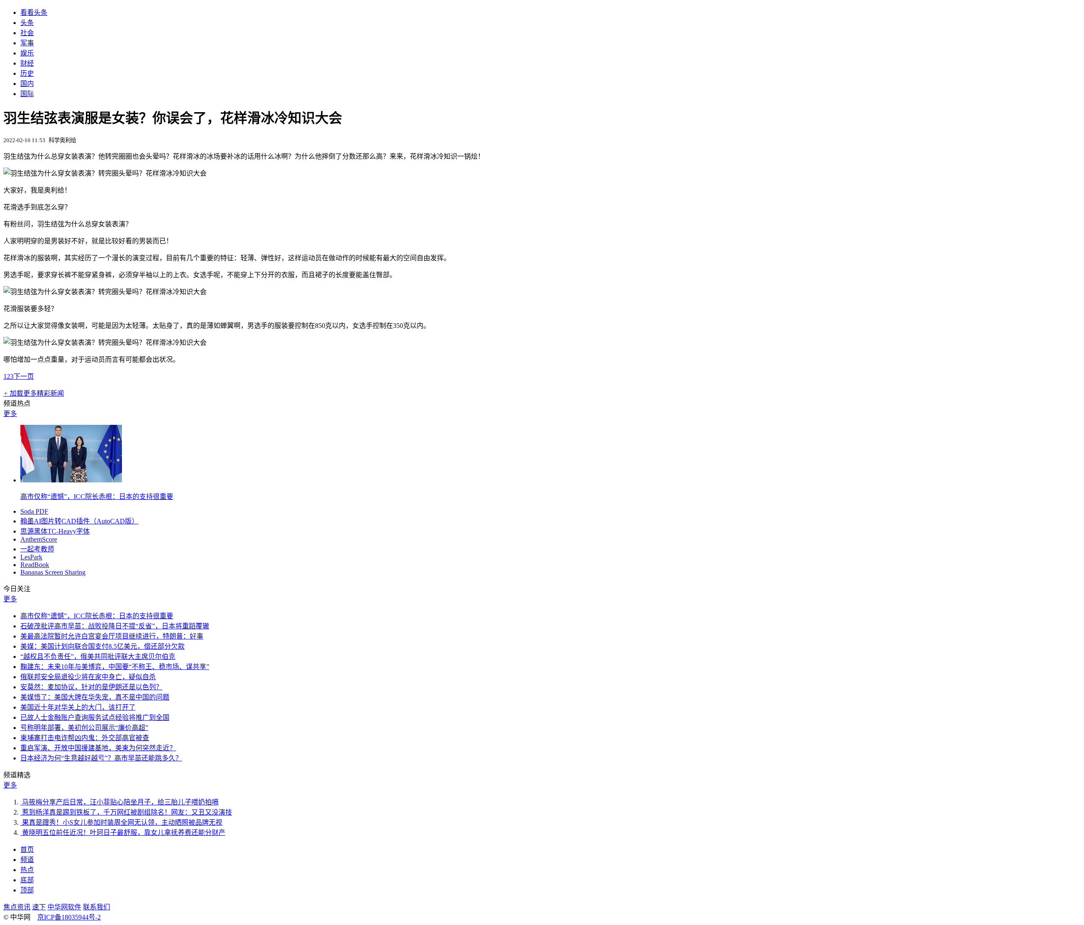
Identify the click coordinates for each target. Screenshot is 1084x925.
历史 (27, 73)
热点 (27, 869)
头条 (27, 22)
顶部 (27, 890)
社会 (27, 32)
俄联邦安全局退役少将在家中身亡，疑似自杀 (88, 676)
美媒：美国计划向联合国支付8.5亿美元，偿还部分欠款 (102, 646)
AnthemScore (38, 539)
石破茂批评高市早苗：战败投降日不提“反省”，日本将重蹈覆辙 (114, 626)
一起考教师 (37, 549)
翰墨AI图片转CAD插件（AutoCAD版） (79, 521)
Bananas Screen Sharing (53, 572)
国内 (27, 83)
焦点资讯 (16, 907)
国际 (27, 93)
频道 (27, 859)
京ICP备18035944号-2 (69, 917)
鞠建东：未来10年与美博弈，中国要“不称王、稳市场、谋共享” (114, 666)
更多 (10, 413)
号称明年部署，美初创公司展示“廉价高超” (84, 727)
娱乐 (27, 53)
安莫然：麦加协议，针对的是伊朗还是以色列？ (91, 687)
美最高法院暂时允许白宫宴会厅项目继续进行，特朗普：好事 (111, 636)
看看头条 (33, 12)
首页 (27, 849)
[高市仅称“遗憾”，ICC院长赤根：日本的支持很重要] (71, 480)
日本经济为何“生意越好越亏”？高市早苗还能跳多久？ (101, 758)
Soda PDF (34, 511)
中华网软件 (64, 907)
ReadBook (34, 564)
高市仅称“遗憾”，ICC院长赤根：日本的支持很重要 (96, 496)
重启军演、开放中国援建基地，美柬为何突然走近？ (98, 748)
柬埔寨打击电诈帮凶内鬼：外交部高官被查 (84, 737)
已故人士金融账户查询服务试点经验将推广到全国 (94, 717)
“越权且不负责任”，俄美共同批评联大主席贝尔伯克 (97, 656)
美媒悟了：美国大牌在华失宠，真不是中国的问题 (94, 697)
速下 (39, 907)
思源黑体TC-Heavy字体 (55, 531)
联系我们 (96, 907)
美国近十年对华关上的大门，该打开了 (78, 707)
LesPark (31, 557)
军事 (27, 43)
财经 (27, 63)
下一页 (24, 376)
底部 (27, 880)
